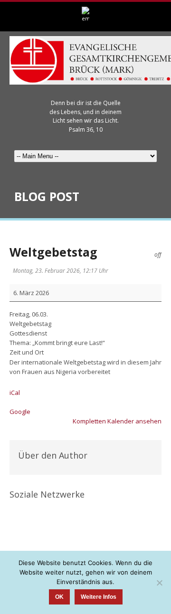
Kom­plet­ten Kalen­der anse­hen (117, 421)
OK (59, 597)
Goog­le (20, 411)
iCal (15, 392)
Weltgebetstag (53, 252)
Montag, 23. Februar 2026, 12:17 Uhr (60, 271)
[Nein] (159, 582)
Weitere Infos (98, 597)
